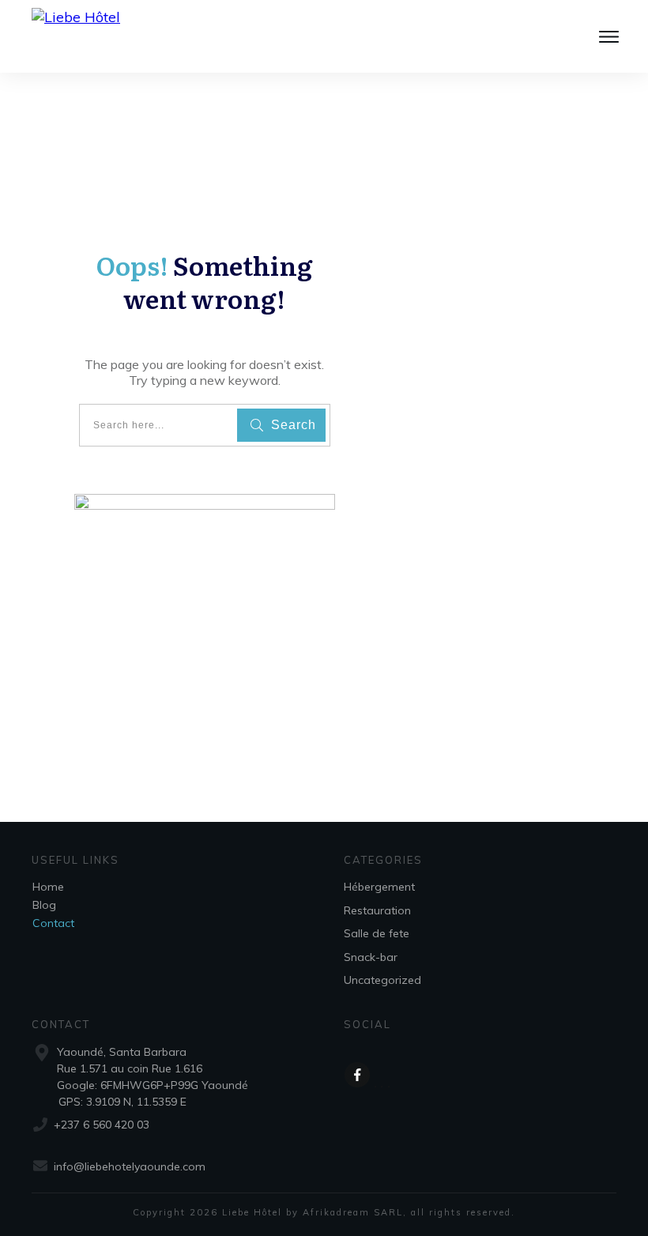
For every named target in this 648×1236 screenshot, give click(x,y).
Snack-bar (370, 957)
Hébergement (379, 887)
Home (48, 887)
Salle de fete (376, 933)
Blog (44, 905)
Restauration (377, 910)
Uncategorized (382, 980)
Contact (53, 923)
